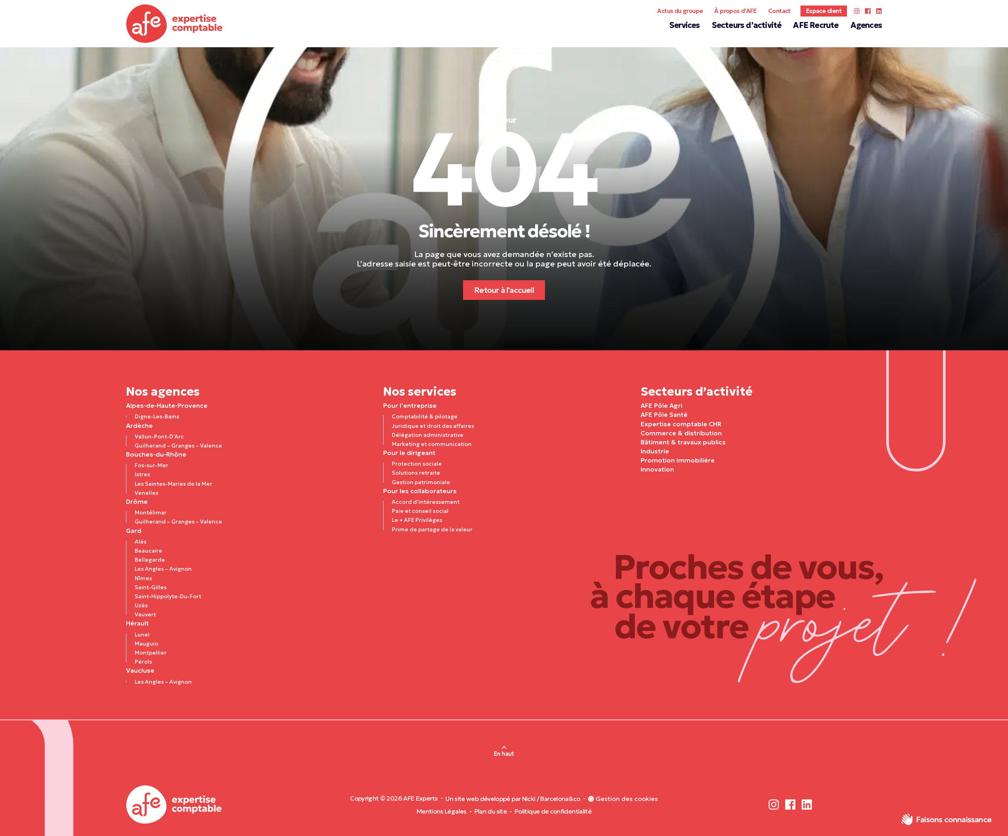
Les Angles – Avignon (163, 568)
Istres (142, 474)
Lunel (142, 634)
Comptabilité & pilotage (425, 416)
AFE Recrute (815, 25)
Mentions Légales (442, 811)
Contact (779, 11)
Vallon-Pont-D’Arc (159, 436)
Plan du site (490, 811)
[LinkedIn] (879, 11)
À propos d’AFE (735, 11)
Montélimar (151, 512)
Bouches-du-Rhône (156, 454)
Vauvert (145, 614)
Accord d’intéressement (426, 501)
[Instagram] (857, 11)
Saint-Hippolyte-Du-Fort (168, 596)
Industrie (655, 451)
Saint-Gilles (151, 587)
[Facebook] (868, 11)
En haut (504, 753)
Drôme (137, 501)
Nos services (419, 391)
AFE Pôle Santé (664, 414)
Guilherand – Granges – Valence (178, 445)
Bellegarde (150, 559)
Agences (866, 25)
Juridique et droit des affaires (433, 425)
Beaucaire (148, 550)
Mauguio (146, 643)
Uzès (141, 605)
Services (684, 25)
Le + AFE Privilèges (417, 519)
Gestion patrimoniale (421, 482)
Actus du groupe (679, 11)
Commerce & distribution (681, 433)
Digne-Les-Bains (157, 416)
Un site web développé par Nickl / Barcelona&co (512, 799)
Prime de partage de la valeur (432, 529)
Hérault (137, 623)
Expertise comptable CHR (681, 424)
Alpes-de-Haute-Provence (167, 405)
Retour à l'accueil (504, 290)
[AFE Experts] (174, 23)
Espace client (823, 11)
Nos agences (163, 391)
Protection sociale (417, 463)
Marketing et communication (432, 444)
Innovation (657, 469)
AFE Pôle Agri (661, 405)
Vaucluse (140, 670)
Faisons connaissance (953, 819)
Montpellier (151, 652)
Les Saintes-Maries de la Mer (173, 483)
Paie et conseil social (420, 510)
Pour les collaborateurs (420, 491)
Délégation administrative (427, 434)
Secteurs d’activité (747, 25)
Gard (133, 531)
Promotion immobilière (678, 460)
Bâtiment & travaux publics (683, 442)
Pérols (143, 661)
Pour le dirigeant (409, 453)
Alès (140, 541)
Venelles (146, 492)
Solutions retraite (416, 472)
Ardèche (139, 425)
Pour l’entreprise (410, 405)
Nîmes (143, 578)
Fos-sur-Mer (151, 465)
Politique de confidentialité (553, 811)
